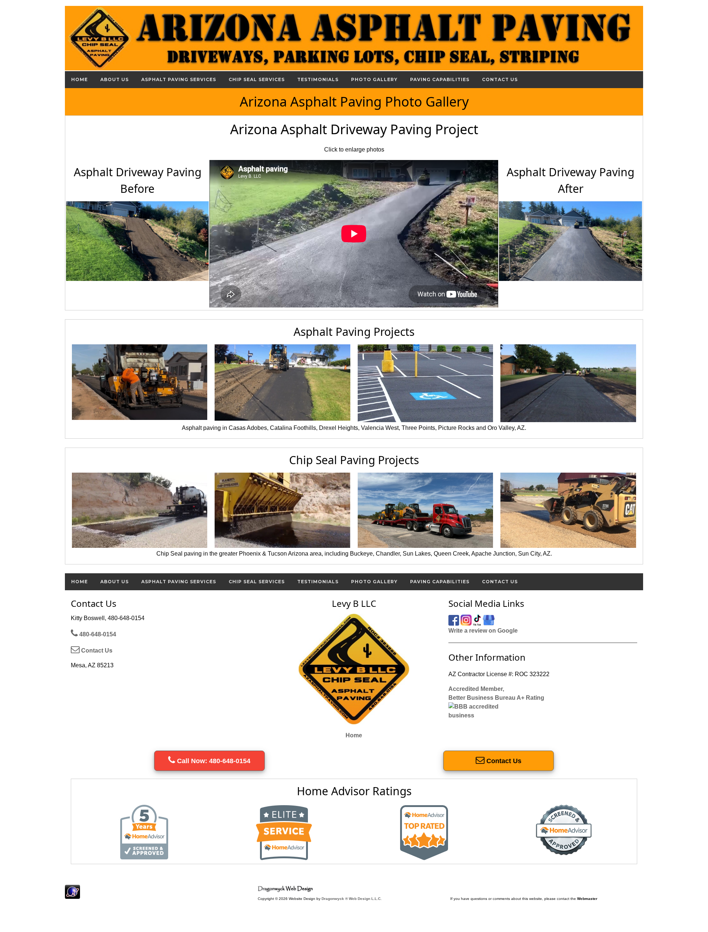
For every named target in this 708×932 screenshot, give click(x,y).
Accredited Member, (476, 689)
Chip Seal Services (257, 79)
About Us (114, 79)
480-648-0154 (97, 634)
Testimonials (318, 79)
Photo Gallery (374, 79)
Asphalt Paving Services (178, 79)
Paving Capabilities (439, 79)
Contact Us (500, 79)
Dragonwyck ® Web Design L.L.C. (352, 899)
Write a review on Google (483, 630)
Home (79, 79)
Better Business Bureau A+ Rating (496, 698)
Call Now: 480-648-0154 (212, 761)
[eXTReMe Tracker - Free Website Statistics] (72, 895)
